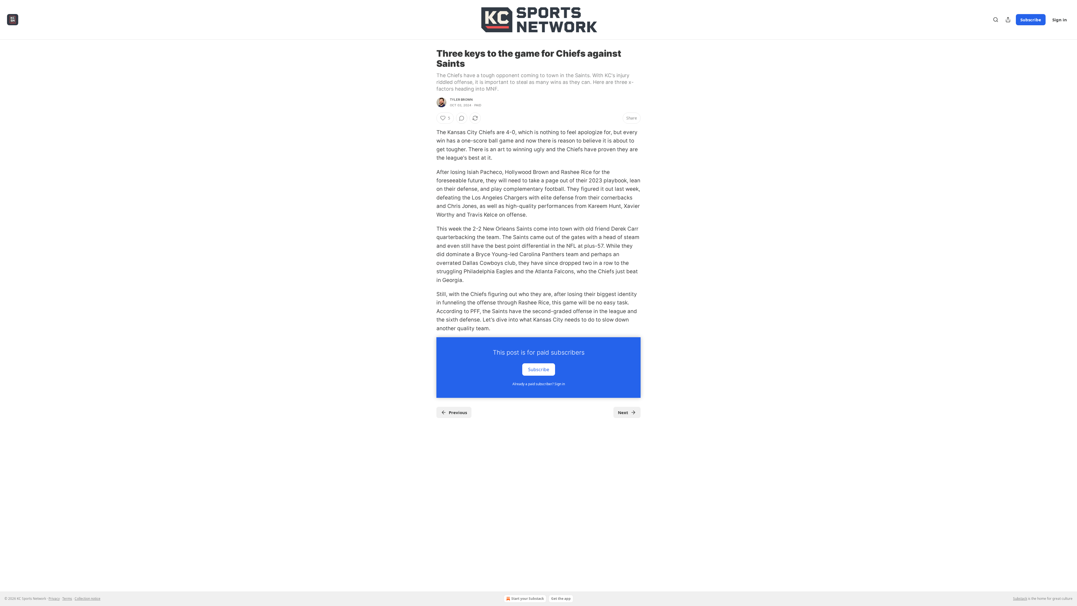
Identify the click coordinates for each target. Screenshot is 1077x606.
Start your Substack (527, 598)
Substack (1020, 598)
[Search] (995, 19)
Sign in (1059, 19)
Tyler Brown (461, 100)
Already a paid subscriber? (538, 384)
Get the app (561, 598)
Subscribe (1030, 19)
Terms (67, 598)
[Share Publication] (1008, 19)
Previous (458, 412)
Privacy (54, 598)
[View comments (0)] (461, 118)
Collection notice (87, 598)
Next (623, 412)
